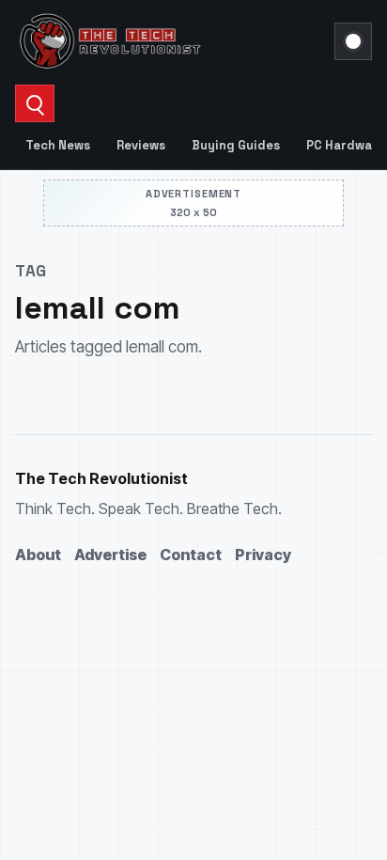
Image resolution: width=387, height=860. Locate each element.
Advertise (110, 554)
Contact (191, 554)
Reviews (140, 145)
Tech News (57, 145)
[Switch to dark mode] (353, 41)
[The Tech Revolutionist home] (169, 41)
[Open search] (34, 103)
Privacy (263, 554)
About (38, 554)
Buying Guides (236, 145)
